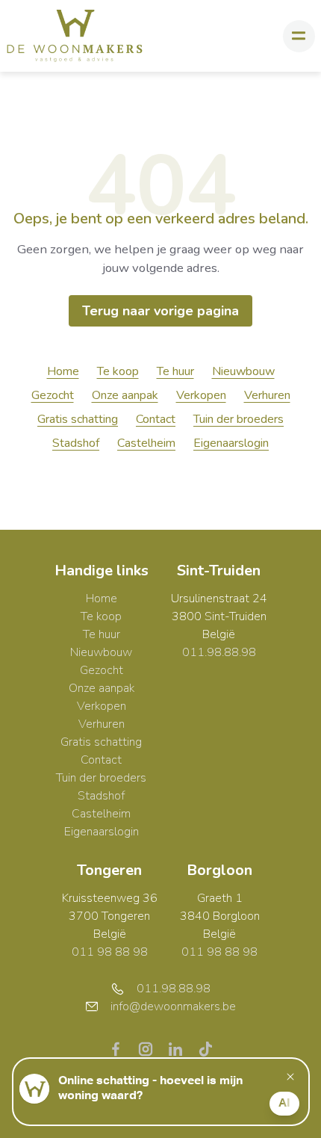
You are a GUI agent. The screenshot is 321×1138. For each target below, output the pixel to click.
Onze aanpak (125, 395)
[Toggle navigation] (299, 36)
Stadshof (75, 443)
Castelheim (146, 443)
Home (63, 371)
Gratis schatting (77, 419)
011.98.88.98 (219, 652)
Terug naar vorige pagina (160, 311)
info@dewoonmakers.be (173, 1006)
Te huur (175, 371)
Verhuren (267, 395)
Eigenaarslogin (231, 443)
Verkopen (201, 395)
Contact (155, 419)
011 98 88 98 (110, 952)
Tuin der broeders (238, 419)
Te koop (118, 371)
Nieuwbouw (243, 371)
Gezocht (52, 395)
